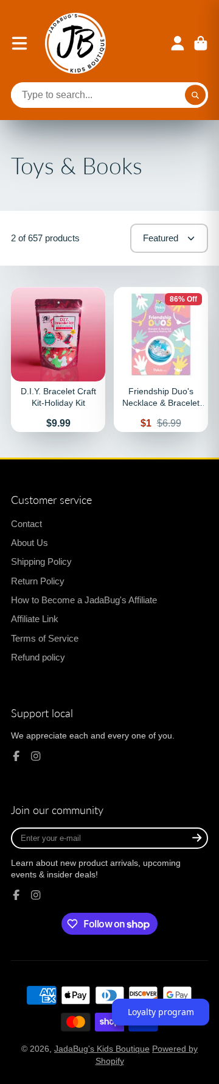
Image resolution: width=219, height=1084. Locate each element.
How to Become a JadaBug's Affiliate (84, 600)
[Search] (195, 95)
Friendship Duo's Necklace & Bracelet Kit (161, 359)
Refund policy (38, 657)
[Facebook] (16, 756)
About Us (29, 542)
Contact (26, 524)
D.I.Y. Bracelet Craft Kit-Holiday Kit (58, 359)
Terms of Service (44, 638)
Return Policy (37, 581)
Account (177, 43)
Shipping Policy (41, 561)
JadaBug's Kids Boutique (102, 1049)
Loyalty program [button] (161, 1012)
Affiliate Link (34, 619)
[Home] (75, 43)
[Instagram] (35, 756)
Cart (200, 43)
